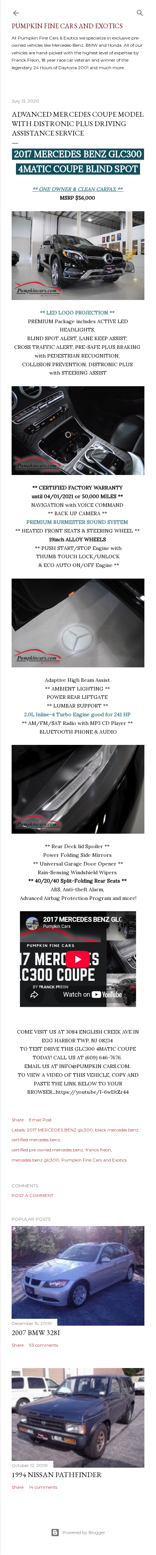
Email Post (40, 1119)
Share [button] (18, 1119)
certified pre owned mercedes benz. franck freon (61, 1149)
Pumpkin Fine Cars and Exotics (67, 26)
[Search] (140, 11)
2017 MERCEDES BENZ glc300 (60, 1130)
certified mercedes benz (36, 1139)
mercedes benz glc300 (35, 1160)
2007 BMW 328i (36, 1332)
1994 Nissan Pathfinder (57, 1474)
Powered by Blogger (83, 1532)
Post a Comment (32, 1195)
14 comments (43, 1487)
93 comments (43, 1345)
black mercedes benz (117, 1130)
